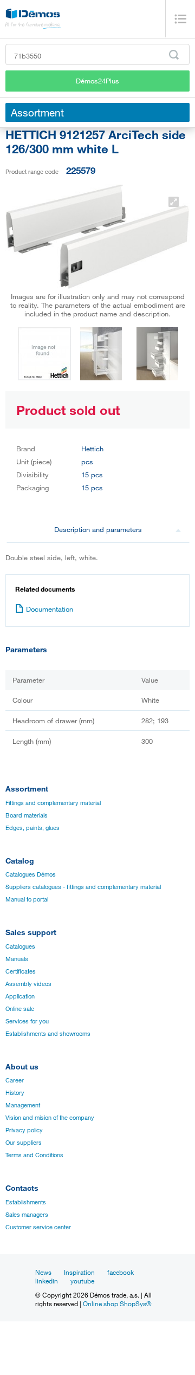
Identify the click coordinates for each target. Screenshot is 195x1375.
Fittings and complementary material (53, 803)
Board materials (26, 815)
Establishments (25, 1202)
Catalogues (20, 946)
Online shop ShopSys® (117, 1303)
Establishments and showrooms (47, 1033)
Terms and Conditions (34, 1155)
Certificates (20, 971)
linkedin (46, 1280)
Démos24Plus (97, 80)
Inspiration (79, 1272)
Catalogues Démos (30, 874)
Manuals (16, 959)
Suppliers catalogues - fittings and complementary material (83, 887)
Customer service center (38, 1227)
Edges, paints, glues (32, 828)
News (43, 1272)
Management (22, 1105)
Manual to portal (26, 899)
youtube (82, 1280)
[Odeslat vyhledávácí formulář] (173, 54)
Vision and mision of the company (49, 1117)
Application (20, 996)
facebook (120, 1272)
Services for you (27, 1021)
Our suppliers (23, 1142)
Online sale (19, 1009)
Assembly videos (28, 984)
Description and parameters (98, 529)
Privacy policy (24, 1130)
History (14, 1093)
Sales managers (26, 1214)
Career (14, 1080)
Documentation (49, 609)
